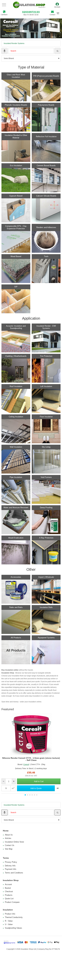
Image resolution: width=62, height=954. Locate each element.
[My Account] (57, 5)
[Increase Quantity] (14, 781)
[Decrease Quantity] (3, 781)
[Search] (58, 51)
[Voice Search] (4, 51)
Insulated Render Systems (14, 43)
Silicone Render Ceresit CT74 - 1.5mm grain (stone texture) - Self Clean (31, 759)
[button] (39, 781)
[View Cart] (59, 13)
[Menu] (4, 5)
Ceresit (26, 764)
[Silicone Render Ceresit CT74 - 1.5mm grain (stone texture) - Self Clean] (31, 734)
